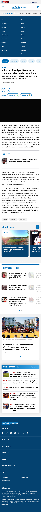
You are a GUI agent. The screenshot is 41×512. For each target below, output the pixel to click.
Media (4, 440)
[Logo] (20, 7)
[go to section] (37, 227)
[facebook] (2, 433)
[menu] (3, 7)
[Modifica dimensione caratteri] (13, 90)
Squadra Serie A (7, 465)
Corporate (5, 477)
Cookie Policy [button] (24, 477)
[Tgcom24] (5, 2)
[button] (20, 7)
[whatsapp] (11, 433)
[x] (15, 433)
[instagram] (7, 433)
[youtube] (28, 433)
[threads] (23, 433)
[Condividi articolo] (3, 90)
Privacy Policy (6, 480)
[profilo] (38, 7)
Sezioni (4, 453)
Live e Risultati (6, 446)
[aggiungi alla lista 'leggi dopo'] (8, 90)
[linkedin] (19, 433)
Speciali (4, 459)
